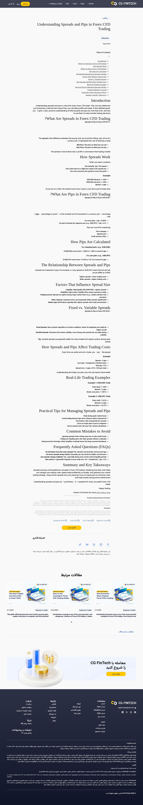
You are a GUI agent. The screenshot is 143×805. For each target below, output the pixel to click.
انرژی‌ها (53, 717)
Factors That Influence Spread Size (94, 77)
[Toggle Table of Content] (108, 57)
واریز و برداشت (100, 728)
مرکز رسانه (77, 713)
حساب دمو (101, 716)
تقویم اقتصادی (76, 710)
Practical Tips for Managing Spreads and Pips (90, 87)
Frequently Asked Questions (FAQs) (94, 92)
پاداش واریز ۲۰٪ (26, 733)
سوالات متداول (27, 707)
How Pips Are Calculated (97, 71)
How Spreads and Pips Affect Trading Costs (91, 82)
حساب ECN (101, 713)
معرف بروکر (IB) (26, 723)
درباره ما (29, 704)
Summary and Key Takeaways (96, 95)
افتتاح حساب (71, 527)
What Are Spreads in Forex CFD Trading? (92, 64)
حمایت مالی (28, 714)
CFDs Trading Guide (103, 493)
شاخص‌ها (52, 707)
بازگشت (105, 18)
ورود (18, 4)
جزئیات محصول (100, 731)
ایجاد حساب (116, 674)
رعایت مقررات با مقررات (24, 711)
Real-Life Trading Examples (96, 85)
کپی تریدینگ (76, 707)
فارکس (54, 704)
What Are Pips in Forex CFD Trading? (93, 69)
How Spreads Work (99, 66)
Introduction (102, 61)
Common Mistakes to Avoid (96, 90)
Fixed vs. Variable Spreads (97, 79)
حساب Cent (101, 707)
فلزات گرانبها (52, 711)
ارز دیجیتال (52, 714)
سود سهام (101, 725)
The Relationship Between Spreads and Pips (91, 74)
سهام (54, 720)
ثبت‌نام (25, 4)
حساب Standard (99, 710)
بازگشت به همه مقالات (126, 632)
